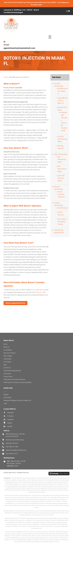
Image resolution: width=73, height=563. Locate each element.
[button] (50, 37)
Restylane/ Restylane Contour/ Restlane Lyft (17, 400)
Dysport (6, 394)
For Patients (7, 362)
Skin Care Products (9, 353)
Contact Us (7, 368)
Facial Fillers (7, 397)
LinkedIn (9, 426)
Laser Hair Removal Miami (61, 178)
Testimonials (7, 359)
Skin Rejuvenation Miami (62, 168)
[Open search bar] (67, 11)
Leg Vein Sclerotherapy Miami (62, 139)
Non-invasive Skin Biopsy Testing (62, 221)
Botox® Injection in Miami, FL (63, 91)
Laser (5, 403)
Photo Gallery (8, 356)
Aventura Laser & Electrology (15, 440)
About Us (6, 347)
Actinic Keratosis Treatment (61, 194)
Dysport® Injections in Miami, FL (62, 100)
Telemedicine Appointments (12, 370)
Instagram (10, 419)
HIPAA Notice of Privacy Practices (14, 379)
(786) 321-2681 (14, 447)
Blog (5, 365)
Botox (5, 391)
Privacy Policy (8, 376)
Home (6, 77)
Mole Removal (62, 208)
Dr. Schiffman (8, 350)
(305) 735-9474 (13, 443)
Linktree (9, 423)
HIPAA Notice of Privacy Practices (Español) (17, 382)
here (41, 290)
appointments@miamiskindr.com (19, 48)
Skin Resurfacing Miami (62, 159)
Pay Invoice (7, 373)
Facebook (10, 412)
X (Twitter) (10, 416)
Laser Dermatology (60, 154)
